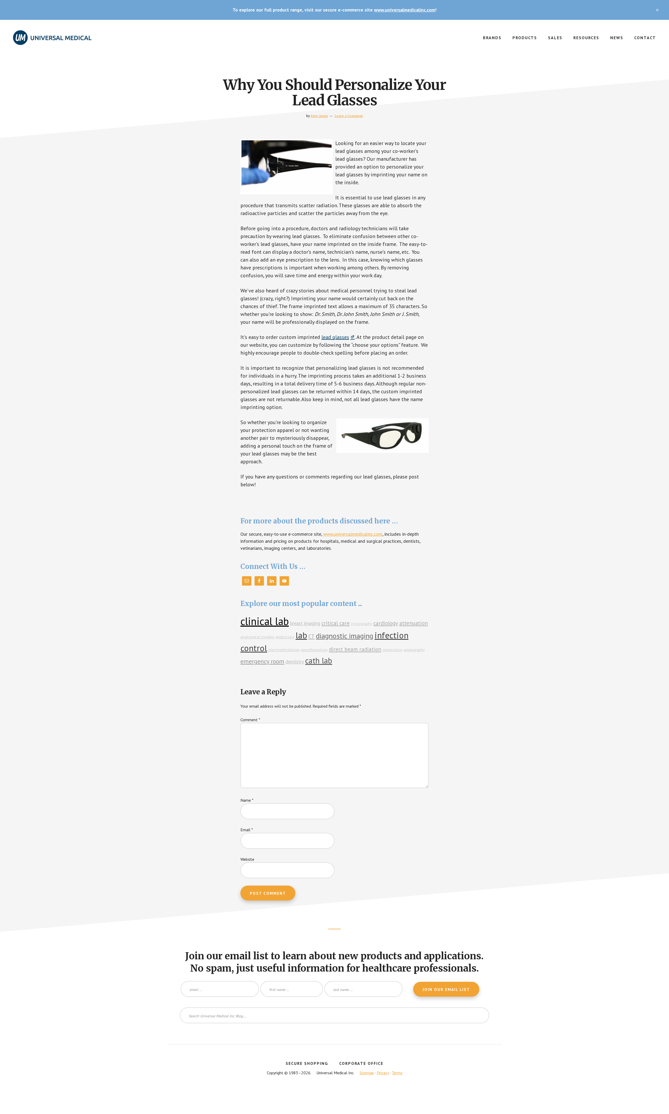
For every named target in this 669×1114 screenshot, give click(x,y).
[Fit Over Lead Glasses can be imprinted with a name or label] (382, 435)
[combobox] (334, 1015)
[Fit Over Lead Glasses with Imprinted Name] (286, 166)
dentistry (295, 662)
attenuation (413, 623)
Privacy (383, 1072)
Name (246, 800)
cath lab (318, 660)
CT (311, 636)
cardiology (385, 623)
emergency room (262, 661)
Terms (397, 1072)
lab (301, 635)
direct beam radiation (355, 649)
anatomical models (257, 636)
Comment (250, 719)
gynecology (392, 649)
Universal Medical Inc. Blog (52, 40)
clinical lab (264, 621)
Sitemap (367, 1072)
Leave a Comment (348, 116)
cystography (361, 623)
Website (247, 859)
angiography (414, 649)
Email (246, 829)
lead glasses (335, 337)
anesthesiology (314, 649)
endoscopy (285, 636)
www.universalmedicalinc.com (404, 10)
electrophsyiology (284, 649)
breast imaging (305, 623)
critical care (335, 623)
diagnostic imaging (344, 635)
